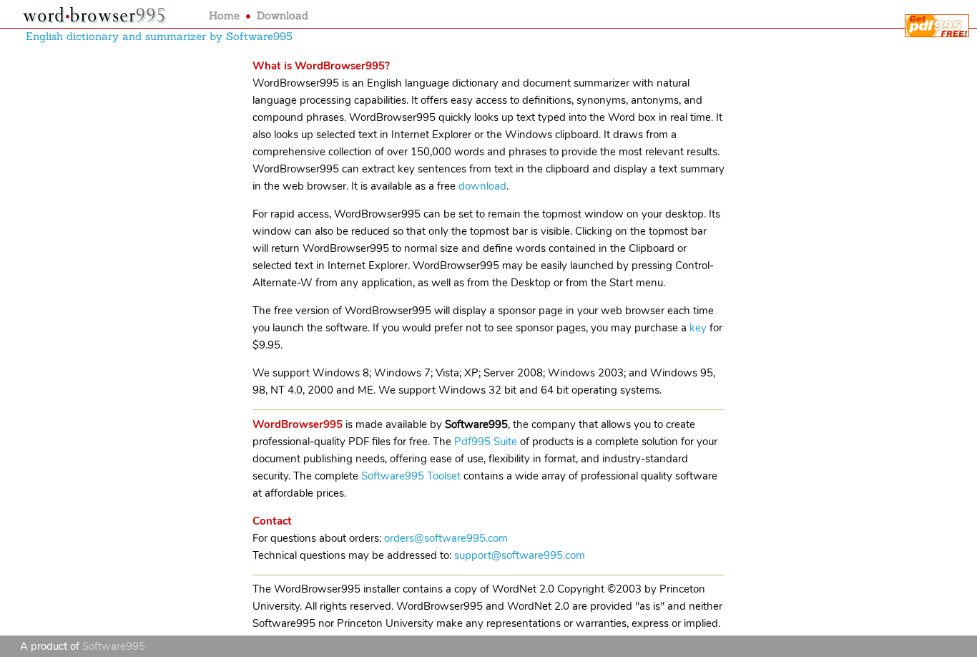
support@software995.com (519, 555)
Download (282, 15)
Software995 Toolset (411, 476)
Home (224, 15)
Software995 (113, 646)
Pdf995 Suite (485, 441)
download (482, 186)
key (698, 328)
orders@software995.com (446, 538)
